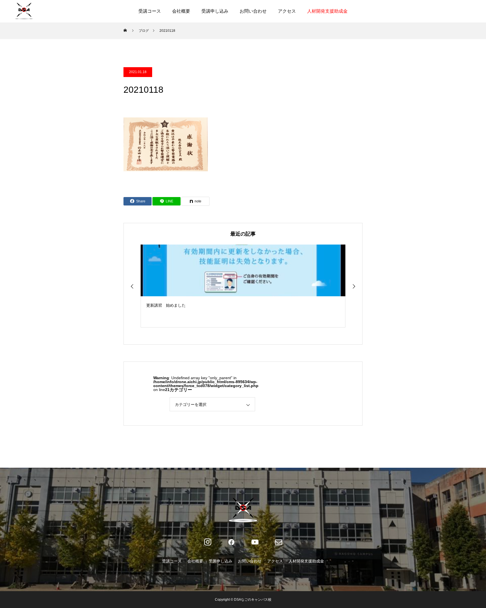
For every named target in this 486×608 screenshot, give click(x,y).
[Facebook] (231, 542)
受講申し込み (214, 11)
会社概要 (181, 11)
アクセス (287, 11)
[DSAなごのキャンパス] (24, 11)
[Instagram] (208, 542)
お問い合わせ (253, 11)
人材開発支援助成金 (327, 11)
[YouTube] (255, 542)
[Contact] (278, 542)
